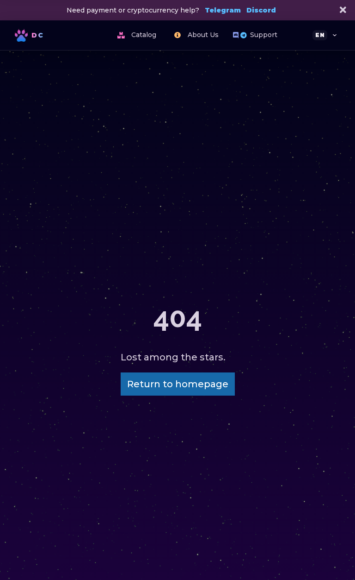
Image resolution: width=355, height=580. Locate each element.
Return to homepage (177, 384)
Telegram (223, 10)
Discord (261, 10)
